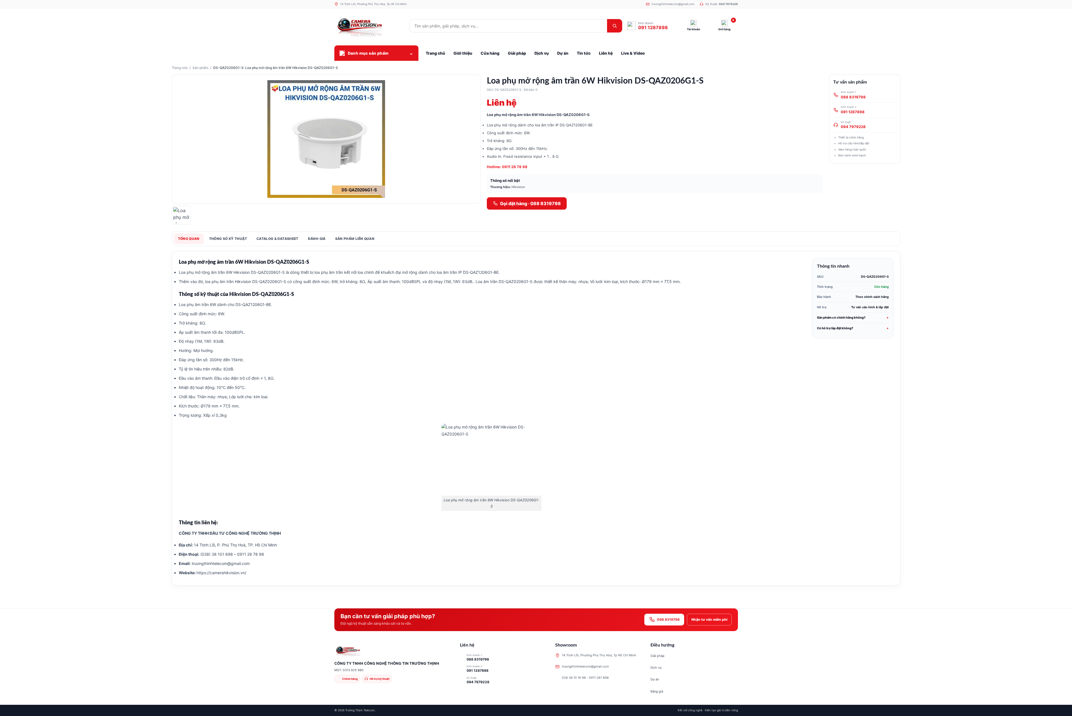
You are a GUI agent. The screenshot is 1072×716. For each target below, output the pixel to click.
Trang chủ (179, 68)
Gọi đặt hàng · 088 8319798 (530, 203)
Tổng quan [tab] (189, 239)
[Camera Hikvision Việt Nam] (369, 26)
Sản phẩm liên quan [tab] (354, 239)
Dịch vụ (655, 667)
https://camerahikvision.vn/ (221, 572)
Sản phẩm (200, 68)
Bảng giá (656, 691)
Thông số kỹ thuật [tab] (228, 239)
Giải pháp (657, 656)
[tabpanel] (536, 418)
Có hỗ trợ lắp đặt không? (835, 328)
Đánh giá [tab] (317, 239)
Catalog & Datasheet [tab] (277, 239)
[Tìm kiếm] (614, 26)
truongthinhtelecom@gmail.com (220, 563)
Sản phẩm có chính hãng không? (841, 317)
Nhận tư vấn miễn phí (709, 619)
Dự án (654, 679)
